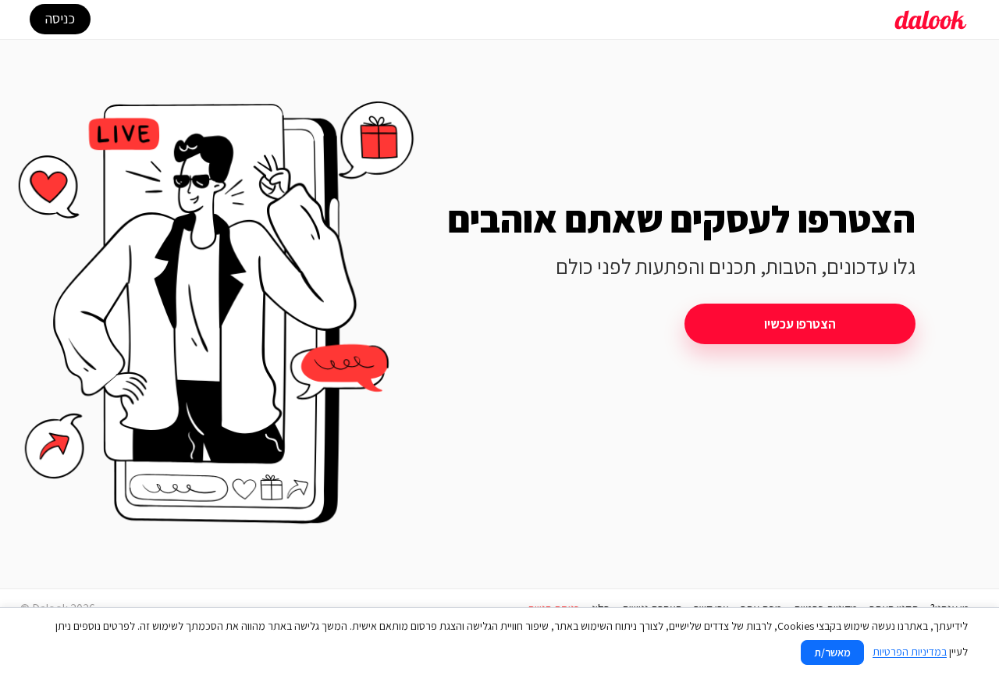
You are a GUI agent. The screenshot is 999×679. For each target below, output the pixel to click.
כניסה (60, 18)
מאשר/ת (832, 652)
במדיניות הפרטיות (910, 652)
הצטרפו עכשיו (800, 323)
